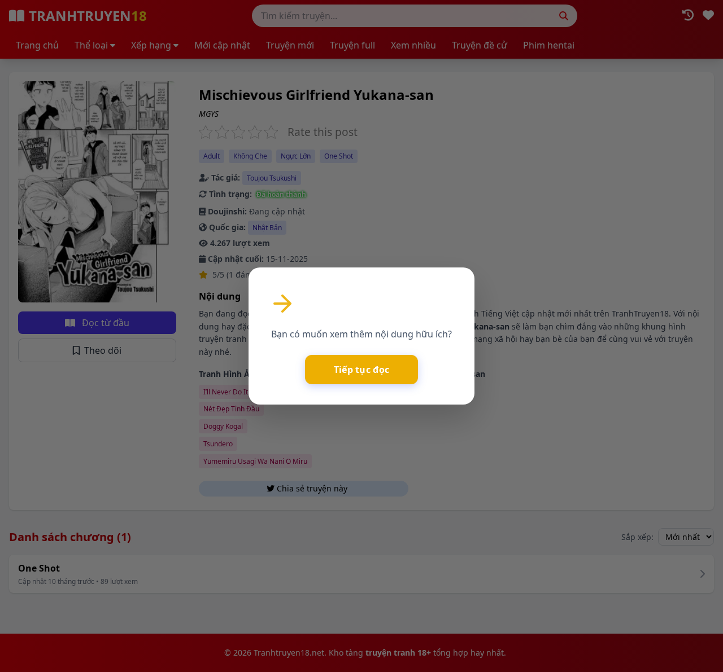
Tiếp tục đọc (362, 369)
